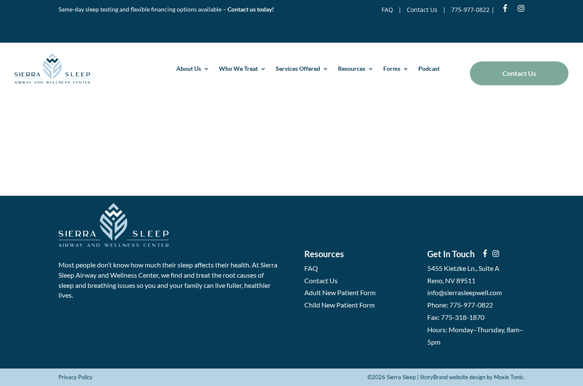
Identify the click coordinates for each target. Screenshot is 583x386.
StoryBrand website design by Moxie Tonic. (472, 377)
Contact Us (422, 10)
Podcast (429, 68)
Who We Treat (238, 68)
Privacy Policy (75, 377)
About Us (188, 68)
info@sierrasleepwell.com (464, 292)
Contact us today (249, 9)
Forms (391, 68)
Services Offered (298, 68)
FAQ (387, 10)
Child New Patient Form (339, 305)
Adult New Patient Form (340, 292)
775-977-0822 (470, 10)
